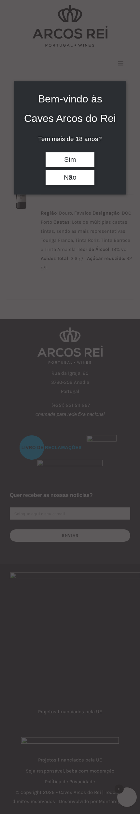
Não (70, 177)
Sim (70, 159)
